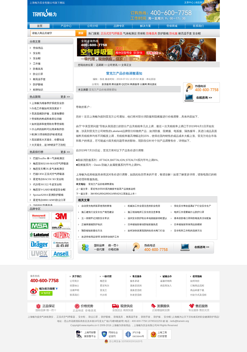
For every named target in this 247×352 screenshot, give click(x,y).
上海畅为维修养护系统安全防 (47, 103)
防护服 (157, 317)
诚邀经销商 (166, 281)
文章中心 (189, 2)
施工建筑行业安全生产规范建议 (97, 212)
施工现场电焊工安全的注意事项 (144, 212)
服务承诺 (134, 281)
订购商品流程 (197, 285)
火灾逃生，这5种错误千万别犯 (48, 144)
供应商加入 (201, 2)
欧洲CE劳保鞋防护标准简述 (47, 134)
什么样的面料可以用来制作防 (47, 129)
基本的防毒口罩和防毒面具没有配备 (192, 218)
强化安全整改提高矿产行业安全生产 (192, 206)
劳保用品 (38, 48)
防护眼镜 (163, 33)
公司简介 (74, 281)
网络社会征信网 (110, 334)
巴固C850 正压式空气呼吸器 (48, 174)
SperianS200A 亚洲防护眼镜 (48, 194)
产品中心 (66, 25)
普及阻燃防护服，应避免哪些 (47, 113)
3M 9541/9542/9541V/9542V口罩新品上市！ (114, 193)
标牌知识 (38, 89)
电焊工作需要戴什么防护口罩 (189, 212)
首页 (39, 25)
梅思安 (103, 281)
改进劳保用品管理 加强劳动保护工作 (100, 236)
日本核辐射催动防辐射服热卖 (143, 224)
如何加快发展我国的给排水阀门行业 (146, 230)
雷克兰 (103, 290)
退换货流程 (136, 290)
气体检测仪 (130, 33)
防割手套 (145, 317)
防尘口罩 (38, 74)
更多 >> (65, 96)
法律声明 (74, 290)
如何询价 (195, 281)
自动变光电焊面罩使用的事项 (96, 206)
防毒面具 (38, 68)
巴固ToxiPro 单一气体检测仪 (48, 158)
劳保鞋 (141, 33)
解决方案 (145, 25)
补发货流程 (136, 295)
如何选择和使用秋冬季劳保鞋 (47, 124)
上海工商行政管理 (159, 334)
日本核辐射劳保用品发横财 (188, 224)
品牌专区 (119, 25)
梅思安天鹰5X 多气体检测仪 (48, 168)
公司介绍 (92, 25)
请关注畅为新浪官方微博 (45, 293)
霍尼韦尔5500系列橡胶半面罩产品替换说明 (113, 189)
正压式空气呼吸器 (66, 317)
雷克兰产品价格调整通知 (101, 184)
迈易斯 (100, 64)
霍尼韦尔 (104, 285)
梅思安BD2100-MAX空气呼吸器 (51, 163)
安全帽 (197, 33)
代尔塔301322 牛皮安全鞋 (47, 184)
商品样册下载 (197, 290)
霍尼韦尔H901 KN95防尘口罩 (49, 200)
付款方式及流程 (198, 295)
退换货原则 (136, 285)
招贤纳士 (74, 285)
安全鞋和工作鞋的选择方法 (188, 230)
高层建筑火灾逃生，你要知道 (47, 139)
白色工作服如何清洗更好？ (46, 108)
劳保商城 (172, 25)
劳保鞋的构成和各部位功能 (46, 118)
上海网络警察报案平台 (86, 334)
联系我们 (213, 2)
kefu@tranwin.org (179, 321)
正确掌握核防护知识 (91, 224)
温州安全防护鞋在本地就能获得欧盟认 (147, 218)
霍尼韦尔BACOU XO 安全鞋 (48, 179)
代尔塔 (103, 295)
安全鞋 (37, 53)
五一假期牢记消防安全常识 (95, 218)
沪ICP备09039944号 (135, 334)
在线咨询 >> (204, 97)
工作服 (37, 63)
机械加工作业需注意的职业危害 (144, 206)
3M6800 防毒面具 (43, 205)
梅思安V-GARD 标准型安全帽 (49, 189)
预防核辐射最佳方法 (91, 230)
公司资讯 (112, 64)
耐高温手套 (185, 33)
